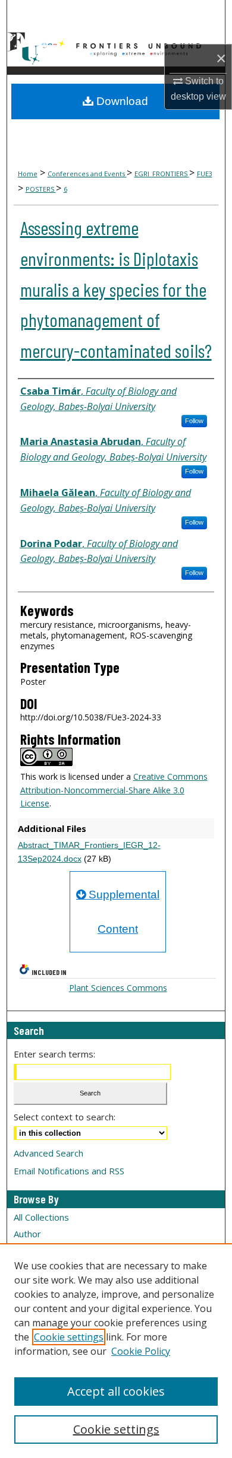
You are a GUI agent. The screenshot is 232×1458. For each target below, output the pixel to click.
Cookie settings (69, 1336)
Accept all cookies (116, 1391)
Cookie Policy (140, 1351)
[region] (116, 1350)
